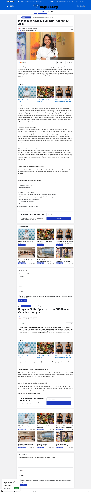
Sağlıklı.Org (25, 28)
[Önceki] (15, 1)
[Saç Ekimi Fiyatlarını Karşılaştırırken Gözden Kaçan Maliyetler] (45, 255)
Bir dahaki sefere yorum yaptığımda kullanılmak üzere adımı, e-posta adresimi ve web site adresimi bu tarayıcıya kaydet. (46, 296)
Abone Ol (59, 218)
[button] (81, 6)
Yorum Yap (80, 490)
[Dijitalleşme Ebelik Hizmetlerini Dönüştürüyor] (26, 255)
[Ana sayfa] (35, 12)
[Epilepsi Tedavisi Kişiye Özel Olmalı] (27, 94)
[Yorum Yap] (57, 62)
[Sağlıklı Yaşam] (45, 6)
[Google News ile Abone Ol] (22, 62)
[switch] (12, 6)
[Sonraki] (17, 1)
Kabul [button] (16, 488)
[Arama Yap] (78, 6)
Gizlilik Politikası (7, 488)
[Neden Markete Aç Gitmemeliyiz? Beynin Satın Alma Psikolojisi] (64, 255)
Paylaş (88, 490)
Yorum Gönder (22, 300)
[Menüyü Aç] (8, 6)
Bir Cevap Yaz (23, 270)
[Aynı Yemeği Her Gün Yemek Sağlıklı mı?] (45, 94)
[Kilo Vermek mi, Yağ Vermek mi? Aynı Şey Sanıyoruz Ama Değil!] (64, 94)
